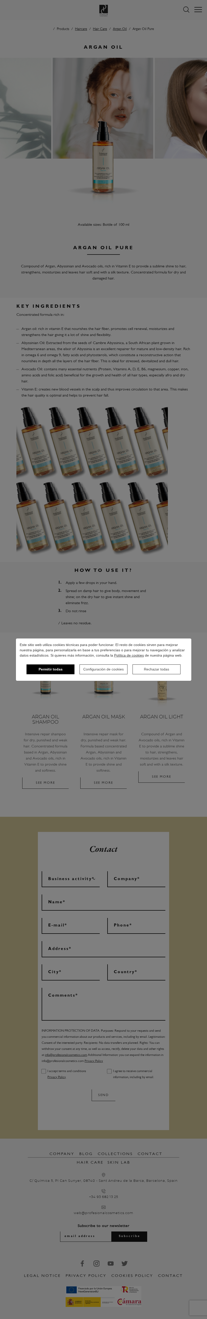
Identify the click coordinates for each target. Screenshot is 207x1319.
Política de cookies (129, 655)
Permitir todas (51, 669)
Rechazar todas (156, 669)
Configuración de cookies (103, 669)
